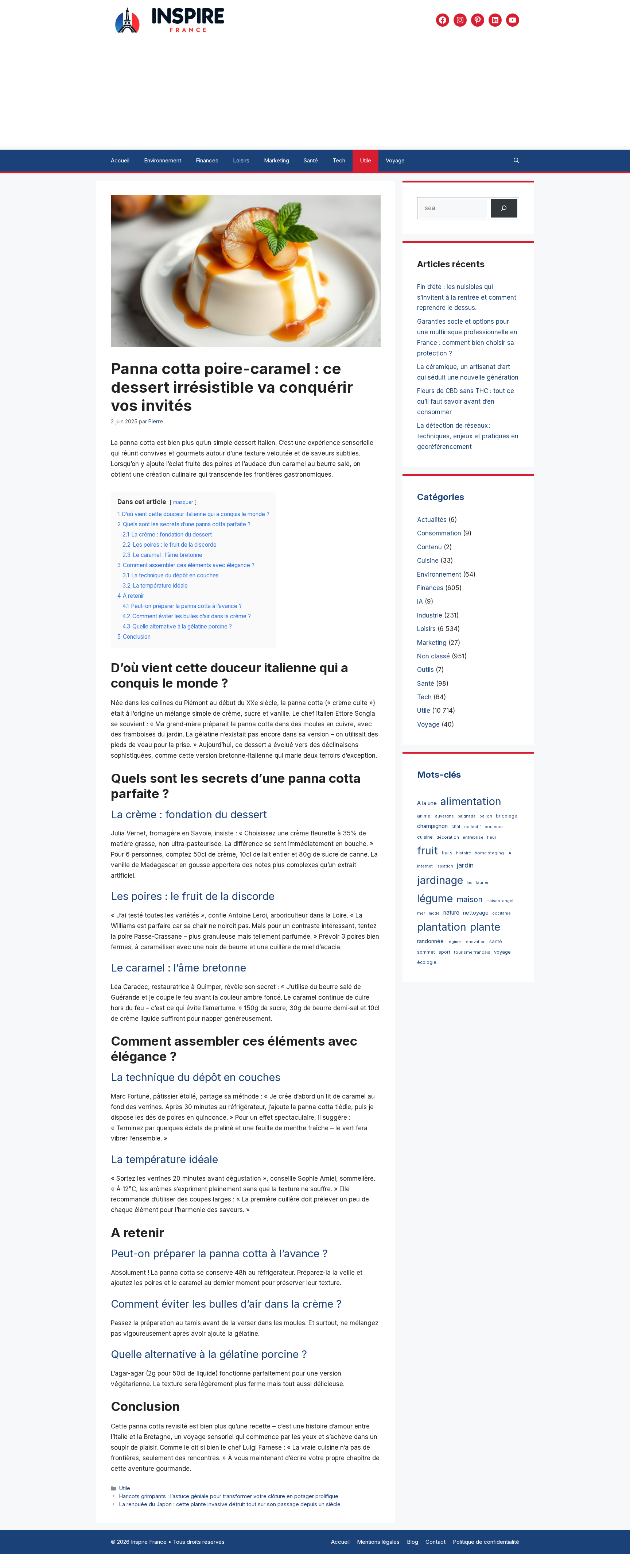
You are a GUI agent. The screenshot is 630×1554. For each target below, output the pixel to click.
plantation (441, 926)
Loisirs (241, 160)
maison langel (499, 901)
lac (469, 882)
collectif (472, 826)
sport (444, 952)
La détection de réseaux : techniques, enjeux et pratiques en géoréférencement (467, 436)
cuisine (425, 837)
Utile (365, 160)
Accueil (120, 160)
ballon (485, 816)
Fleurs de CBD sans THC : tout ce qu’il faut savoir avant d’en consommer (465, 401)
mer (421, 913)
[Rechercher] (504, 208)
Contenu (429, 547)
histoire (463, 853)
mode (434, 913)
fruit (427, 850)
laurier (482, 882)
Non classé (433, 656)
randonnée (430, 941)
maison (469, 899)
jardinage (440, 880)
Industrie (429, 615)
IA (420, 601)
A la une (427, 803)
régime (454, 941)
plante (485, 926)
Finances (207, 160)
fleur (491, 837)
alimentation (470, 801)
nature (451, 912)
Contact (435, 1541)
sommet (426, 952)
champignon (432, 826)
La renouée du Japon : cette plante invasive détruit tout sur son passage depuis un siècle (230, 1504)
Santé (311, 160)
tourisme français (472, 952)
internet (425, 866)
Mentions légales (378, 1541)
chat (455, 826)
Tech (338, 160)
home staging (489, 852)
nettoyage (476, 912)
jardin (465, 865)
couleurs (494, 826)
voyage (502, 952)
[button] (516, 161)
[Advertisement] (315, 95)
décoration (447, 837)
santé (495, 941)
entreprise (473, 837)
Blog (412, 1541)
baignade (467, 816)
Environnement (162, 160)
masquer (183, 502)
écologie (426, 962)
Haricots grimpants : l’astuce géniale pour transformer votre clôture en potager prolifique (228, 1496)
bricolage (506, 816)
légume (435, 898)
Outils (425, 669)
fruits (447, 852)
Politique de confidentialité (486, 1541)
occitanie (501, 913)
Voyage (395, 160)
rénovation (475, 941)
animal (424, 816)
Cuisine (428, 560)
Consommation (439, 533)
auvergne (444, 816)
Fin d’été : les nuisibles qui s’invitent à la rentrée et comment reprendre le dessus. (466, 297)
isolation (444, 866)
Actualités (432, 519)
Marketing (276, 160)
